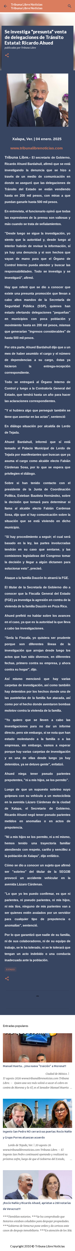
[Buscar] (69, 6)
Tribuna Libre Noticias (26, 4)
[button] (7, 55)
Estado (10, 969)
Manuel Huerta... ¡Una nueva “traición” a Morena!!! (34, 1066)
